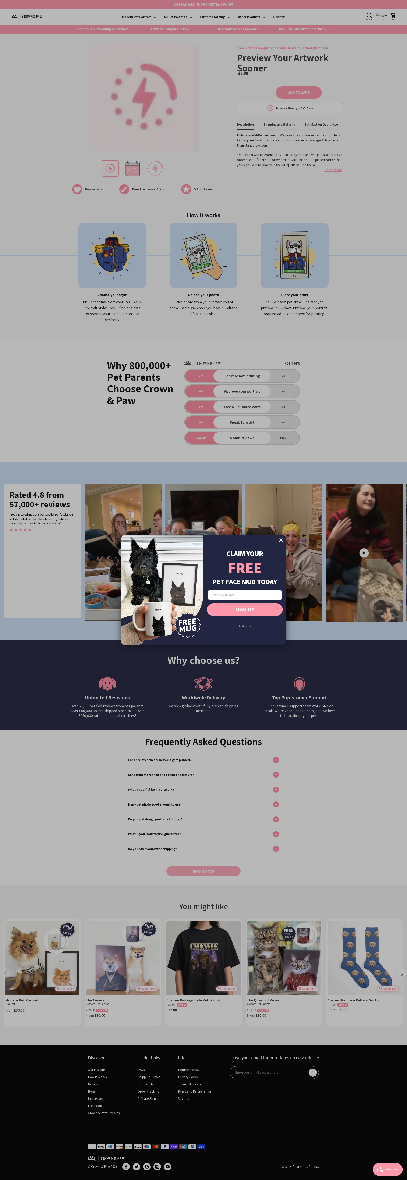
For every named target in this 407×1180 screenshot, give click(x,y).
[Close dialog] (280, 540)
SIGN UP (244, 609)
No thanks (245, 626)
